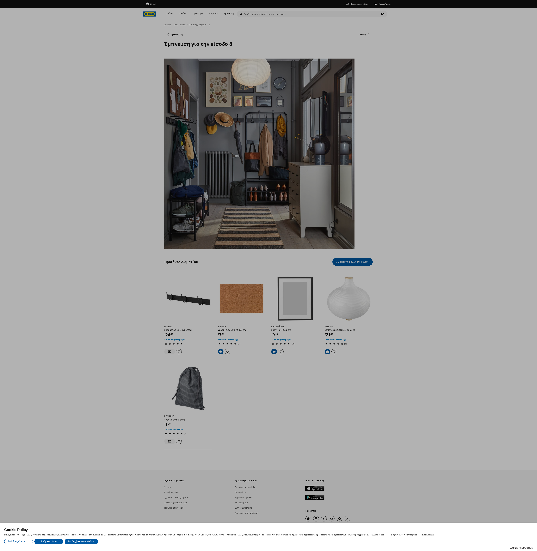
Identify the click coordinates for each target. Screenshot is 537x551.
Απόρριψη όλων (49, 541)
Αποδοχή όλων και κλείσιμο (81, 541)
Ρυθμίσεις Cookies (17, 541)
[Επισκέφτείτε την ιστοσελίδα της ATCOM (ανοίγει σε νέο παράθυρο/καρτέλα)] (521, 548)
